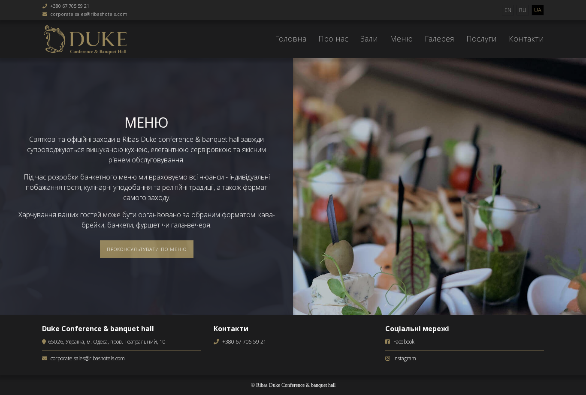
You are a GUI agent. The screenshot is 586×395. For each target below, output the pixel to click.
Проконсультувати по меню (147, 249)
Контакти (526, 38)
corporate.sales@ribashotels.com (88, 14)
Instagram (404, 358)
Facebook (403, 341)
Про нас (333, 38)
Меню (401, 38)
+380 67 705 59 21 (69, 6)
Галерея (439, 38)
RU (522, 10)
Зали (369, 38)
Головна (290, 38)
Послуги (481, 38)
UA (537, 10)
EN (507, 10)
